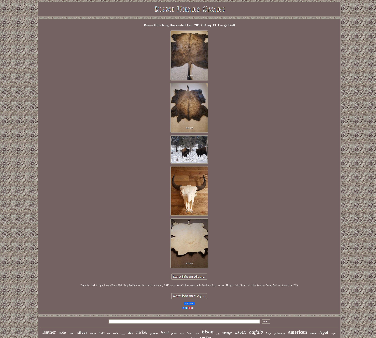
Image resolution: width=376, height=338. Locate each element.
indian (182, 334)
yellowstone (279, 333)
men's (123, 334)
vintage (227, 333)
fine (197, 333)
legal (323, 332)
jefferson (154, 333)
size (130, 332)
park (174, 333)
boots (71, 333)
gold (218, 334)
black (190, 333)
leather (49, 332)
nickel (141, 332)
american (297, 332)
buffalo (256, 332)
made (313, 333)
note (62, 332)
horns (93, 333)
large (268, 333)
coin (115, 333)
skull (240, 333)
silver (82, 332)
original (333, 334)
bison (208, 332)
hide (101, 333)
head (164, 333)
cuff (108, 333)
